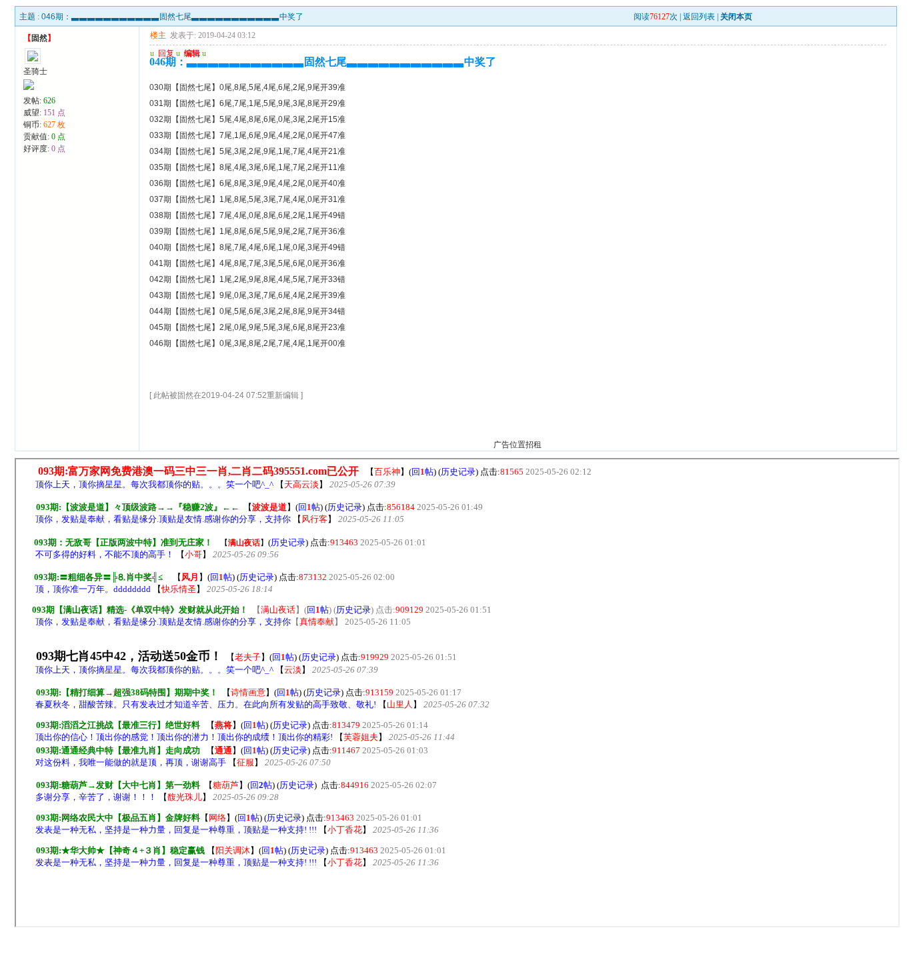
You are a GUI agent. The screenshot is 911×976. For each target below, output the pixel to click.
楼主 (158, 35)
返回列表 (699, 16)
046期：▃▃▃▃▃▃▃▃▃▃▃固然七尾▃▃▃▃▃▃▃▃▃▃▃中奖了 (172, 16)
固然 (39, 38)
